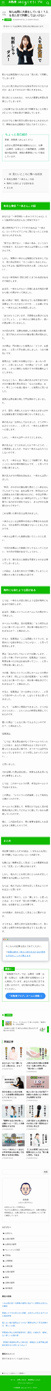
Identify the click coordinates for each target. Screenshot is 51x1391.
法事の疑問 (9, 1283)
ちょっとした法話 (12, 1250)
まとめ (10, 188)
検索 (46, 1172)
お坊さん (9, 1233)
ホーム (13, 1380)
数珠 (7, 1277)
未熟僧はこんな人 (34, 1380)
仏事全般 (9, 1266)
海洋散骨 (9, 1288)
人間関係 (8, 19)
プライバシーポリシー (25, 1383)
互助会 (8, 1255)
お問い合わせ (21, 1380)
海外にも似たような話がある (20, 183)
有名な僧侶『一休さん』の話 (20, 179)
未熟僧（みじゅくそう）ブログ (25, 3)
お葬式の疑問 (10, 1244)
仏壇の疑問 (9, 1272)
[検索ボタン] (48, 3)
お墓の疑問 (9, 1239)
